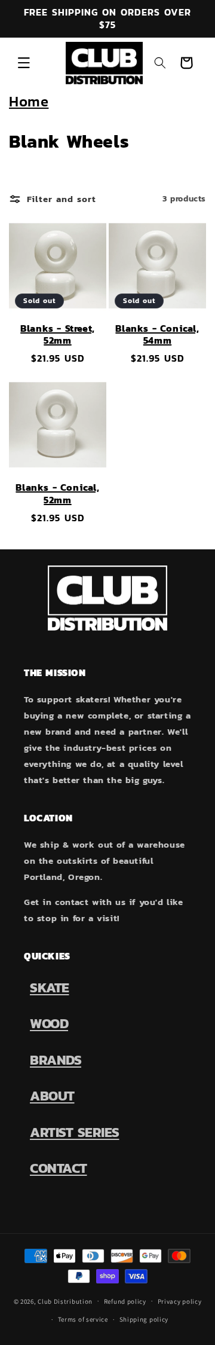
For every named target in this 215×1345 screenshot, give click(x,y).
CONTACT (58, 1168)
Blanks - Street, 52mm (57, 334)
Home (28, 101)
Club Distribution (65, 1301)
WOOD (49, 1023)
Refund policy (125, 1301)
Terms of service (83, 1319)
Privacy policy (180, 1301)
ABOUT (52, 1096)
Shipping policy (144, 1319)
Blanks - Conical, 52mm (57, 493)
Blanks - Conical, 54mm (157, 334)
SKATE (49, 987)
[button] (24, 63)
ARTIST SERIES (74, 1132)
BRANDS (55, 1060)
